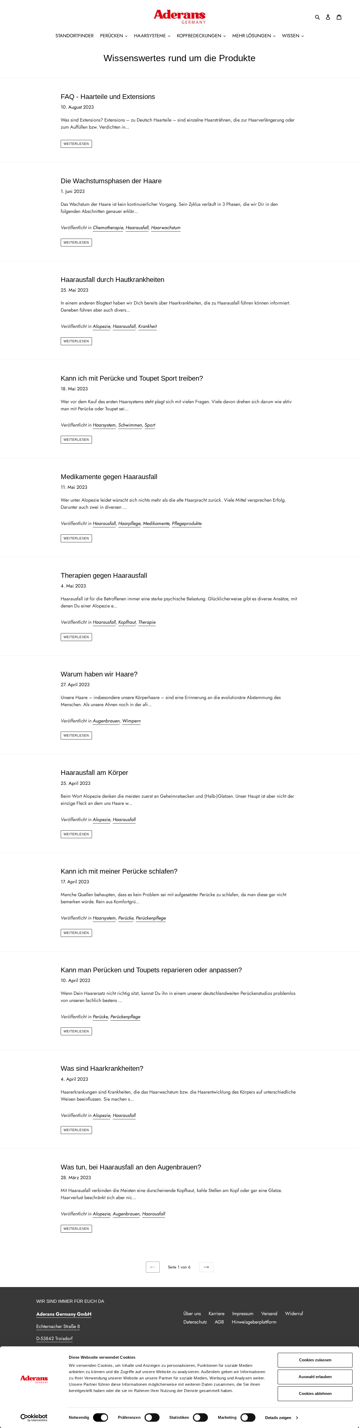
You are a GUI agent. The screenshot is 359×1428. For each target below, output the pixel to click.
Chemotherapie (108, 227)
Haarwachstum (166, 227)
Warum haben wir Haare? (99, 674)
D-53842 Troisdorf (54, 1338)
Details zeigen (278, 1417)
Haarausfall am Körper (94, 772)
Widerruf (294, 1313)
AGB (219, 1322)
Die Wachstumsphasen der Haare (111, 181)
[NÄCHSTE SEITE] (206, 1267)
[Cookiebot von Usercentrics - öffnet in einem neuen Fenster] (34, 1418)
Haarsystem (104, 425)
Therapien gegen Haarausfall (104, 575)
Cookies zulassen (315, 1360)
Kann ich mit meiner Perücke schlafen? (119, 871)
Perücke (125, 918)
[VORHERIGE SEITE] (153, 1267)
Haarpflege (129, 523)
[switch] (152, 1417)
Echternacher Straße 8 (58, 1326)
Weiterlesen (76, 144)
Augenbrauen (106, 720)
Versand (269, 1313)
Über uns (192, 1313)
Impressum (242, 1313)
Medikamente (156, 523)
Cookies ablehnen (315, 1393)
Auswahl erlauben (315, 1376)
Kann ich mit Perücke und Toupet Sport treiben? (132, 378)
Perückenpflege (151, 918)
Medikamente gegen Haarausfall (109, 477)
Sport (150, 425)
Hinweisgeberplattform (254, 1322)
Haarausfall (137, 227)
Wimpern (131, 720)
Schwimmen (130, 425)
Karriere (216, 1313)
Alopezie (101, 326)
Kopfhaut (127, 622)
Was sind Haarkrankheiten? (102, 1068)
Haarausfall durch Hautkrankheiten (112, 280)
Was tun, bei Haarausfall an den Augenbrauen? (131, 1167)
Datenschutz (195, 1322)
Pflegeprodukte (187, 523)
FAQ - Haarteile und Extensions (108, 97)
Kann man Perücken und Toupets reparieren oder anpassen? (151, 970)
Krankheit (147, 326)
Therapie (147, 622)
